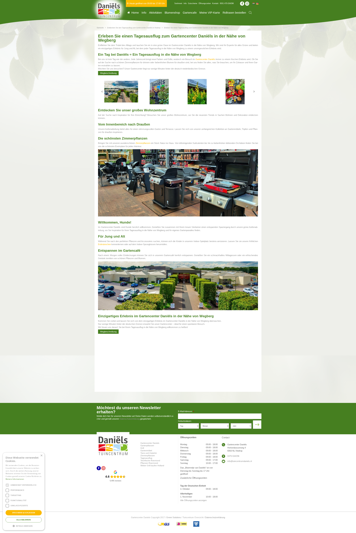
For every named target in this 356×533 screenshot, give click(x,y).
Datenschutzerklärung (130, 419)
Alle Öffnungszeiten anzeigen (193, 500)
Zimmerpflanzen (143, 143)
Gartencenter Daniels (149, 443)
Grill (142, 448)
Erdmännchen (104, 244)
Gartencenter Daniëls (205, 59)
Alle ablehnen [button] (23, 520)
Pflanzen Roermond (149, 463)
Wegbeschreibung (108, 73)
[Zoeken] (250, 12)
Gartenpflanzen (147, 445)
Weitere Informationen (15, 479)
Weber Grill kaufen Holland (152, 465)
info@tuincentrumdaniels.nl (239, 461)
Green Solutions (173, 517)
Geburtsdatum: (185, 421)
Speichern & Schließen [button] (23, 512)
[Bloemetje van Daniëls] (197, 91)
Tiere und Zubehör (148, 453)
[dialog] (23, 491)
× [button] (41, 456)
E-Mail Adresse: (186, 411)
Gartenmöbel (146, 450)
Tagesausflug (146, 458)
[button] (24, 525)
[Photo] (121, 91)
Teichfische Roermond (150, 460)
